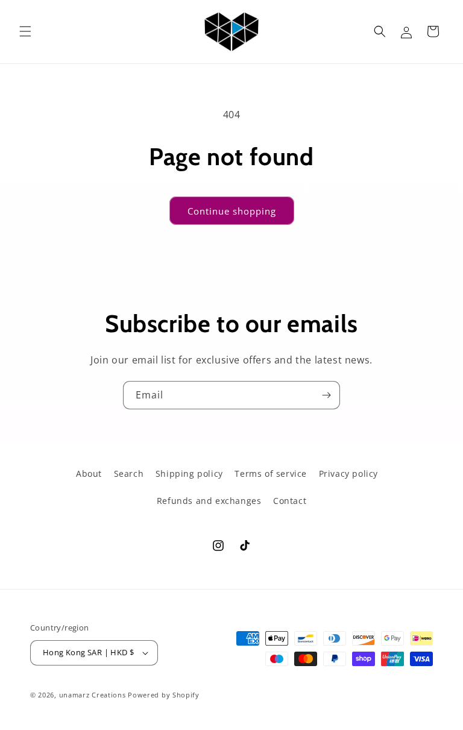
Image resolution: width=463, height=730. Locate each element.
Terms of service (271, 473)
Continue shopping (231, 211)
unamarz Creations (92, 694)
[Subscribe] (326, 395)
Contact (289, 500)
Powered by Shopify (164, 694)
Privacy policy (348, 473)
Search (129, 473)
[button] (25, 31)
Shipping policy (189, 473)
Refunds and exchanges (209, 500)
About (89, 473)
